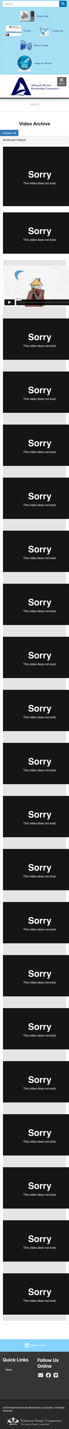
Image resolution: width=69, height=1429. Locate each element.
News (9, 1369)
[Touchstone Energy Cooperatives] (34, 1421)
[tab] (34, 140)
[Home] (35, 85)
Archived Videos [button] (14, 140)
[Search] (63, 4)
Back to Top (38, 1345)
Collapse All (9, 133)
